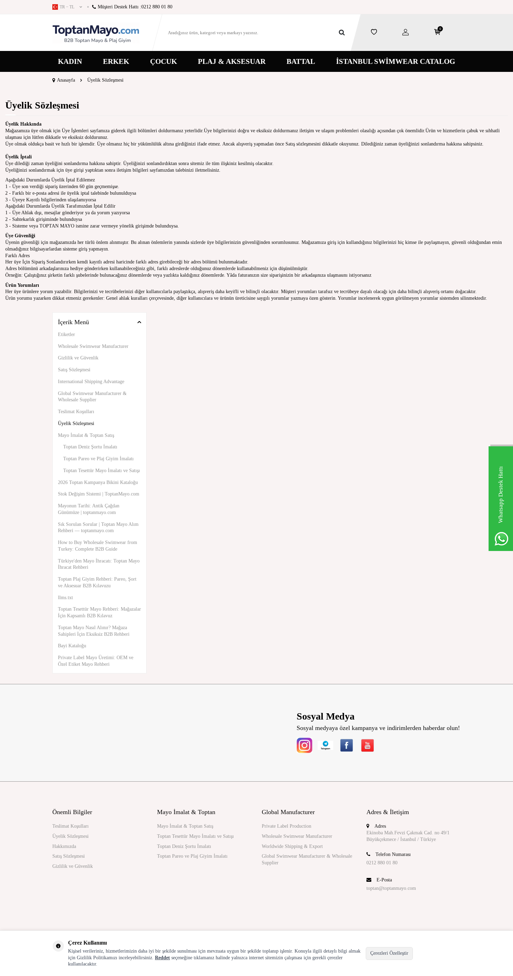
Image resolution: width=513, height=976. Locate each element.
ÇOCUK (163, 61)
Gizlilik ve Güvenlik (78, 357)
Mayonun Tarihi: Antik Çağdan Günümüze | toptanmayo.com (88, 509)
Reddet (162, 957)
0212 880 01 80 (381, 862)
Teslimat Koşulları (76, 411)
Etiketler (66, 334)
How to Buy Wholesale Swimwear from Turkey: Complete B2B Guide (97, 546)
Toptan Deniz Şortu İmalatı (90, 446)
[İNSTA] (304, 745)
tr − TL (67, 7)
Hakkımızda (64, 846)
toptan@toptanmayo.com (391, 888)
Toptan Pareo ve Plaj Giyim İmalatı (98, 458)
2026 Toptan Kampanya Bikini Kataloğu (98, 482)
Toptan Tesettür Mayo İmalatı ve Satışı (101, 470)
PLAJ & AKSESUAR (232, 61)
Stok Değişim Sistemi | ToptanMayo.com (98, 494)
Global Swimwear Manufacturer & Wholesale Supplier (92, 397)
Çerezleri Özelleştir (389, 953)
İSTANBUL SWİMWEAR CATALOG (395, 61)
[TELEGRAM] (325, 745)
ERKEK (116, 61)
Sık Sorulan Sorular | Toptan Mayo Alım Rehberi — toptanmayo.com (98, 528)
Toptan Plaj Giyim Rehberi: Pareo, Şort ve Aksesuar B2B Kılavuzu (97, 582)
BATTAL (301, 61)
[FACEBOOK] (346, 745)
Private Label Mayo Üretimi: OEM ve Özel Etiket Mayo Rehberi (95, 661)
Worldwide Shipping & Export (292, 846)
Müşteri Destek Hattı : (135, 6)
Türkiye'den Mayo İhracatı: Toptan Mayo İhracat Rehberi (99, 564)
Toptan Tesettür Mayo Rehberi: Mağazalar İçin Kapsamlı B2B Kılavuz (99, 612)
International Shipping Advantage (91, 381)
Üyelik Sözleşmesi (76, 423)
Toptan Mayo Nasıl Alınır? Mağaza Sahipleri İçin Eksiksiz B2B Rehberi (93, 631)
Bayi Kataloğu (72, 645)
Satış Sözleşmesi (74, 369)
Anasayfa (66, 80)
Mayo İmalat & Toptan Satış (86, 435)
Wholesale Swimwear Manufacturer (93, 346)
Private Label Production (286, 826)
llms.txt (65, 597)
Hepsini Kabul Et (439, 953)
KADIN (70, 61)
